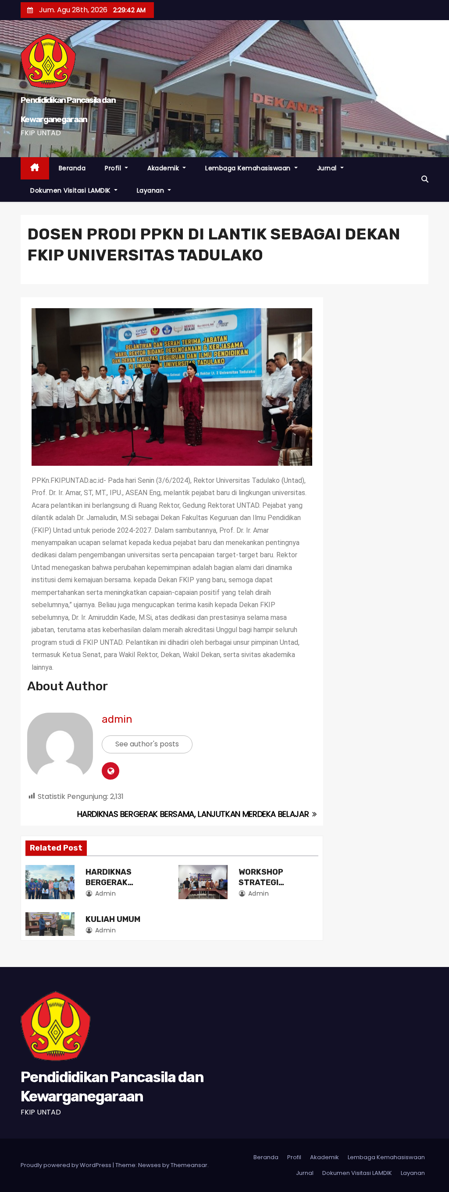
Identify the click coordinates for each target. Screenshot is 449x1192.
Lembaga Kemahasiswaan (248, 168)
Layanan (151, 190)
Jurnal (328, 168)
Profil (114, 168)
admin (117, 719)
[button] (424, 179)
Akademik (164, 168)
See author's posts (147, 744)
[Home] (35, 168)
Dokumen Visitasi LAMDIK (71, 190)
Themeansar (189, 1165)
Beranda (72, 168)
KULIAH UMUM (113, 919)
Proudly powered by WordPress (67, 1165)
